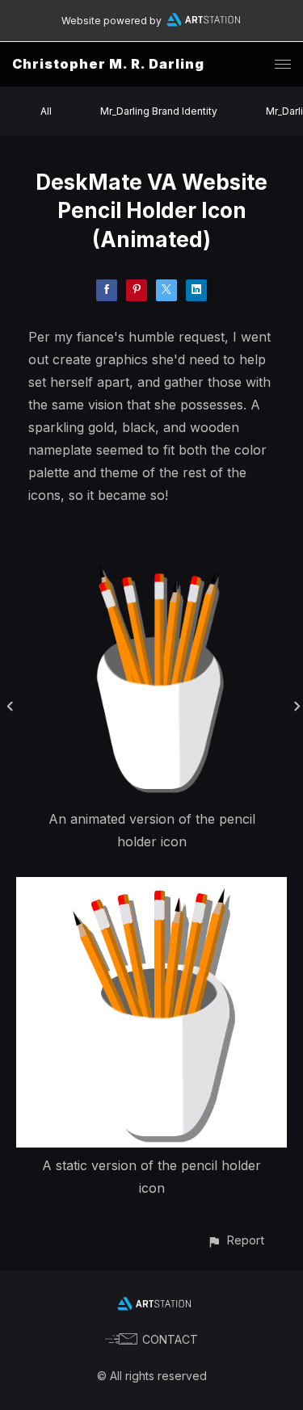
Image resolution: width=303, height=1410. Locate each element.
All (46, 111)
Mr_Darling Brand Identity (158, 111)
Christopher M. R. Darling (108, 64)
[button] (235, 1240)
